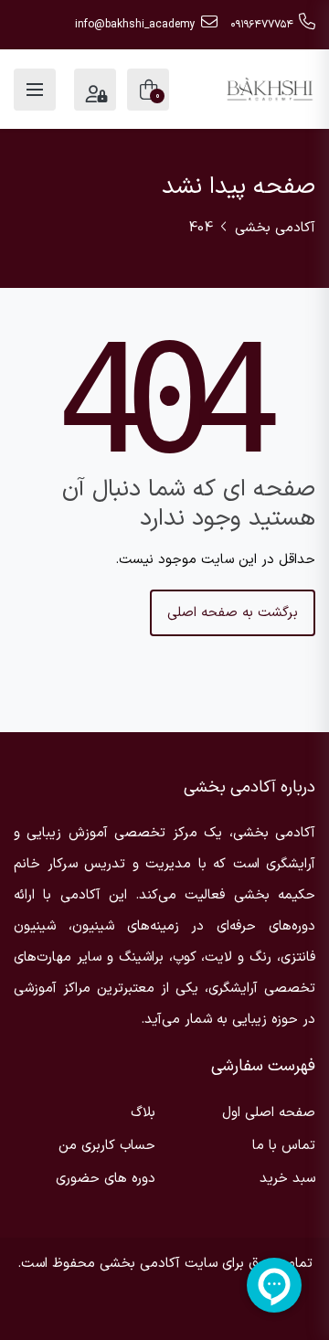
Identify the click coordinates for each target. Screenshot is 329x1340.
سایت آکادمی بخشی (159, 1263)
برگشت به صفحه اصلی (232, 612)
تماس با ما (283, 1145)
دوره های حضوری (105, 1178)
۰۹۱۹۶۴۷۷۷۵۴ (261, 24)
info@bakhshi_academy (135, 24)
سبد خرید (287, 1178)
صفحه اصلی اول (268, 1112)
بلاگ (143, 1112)
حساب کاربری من (106, 1145)
